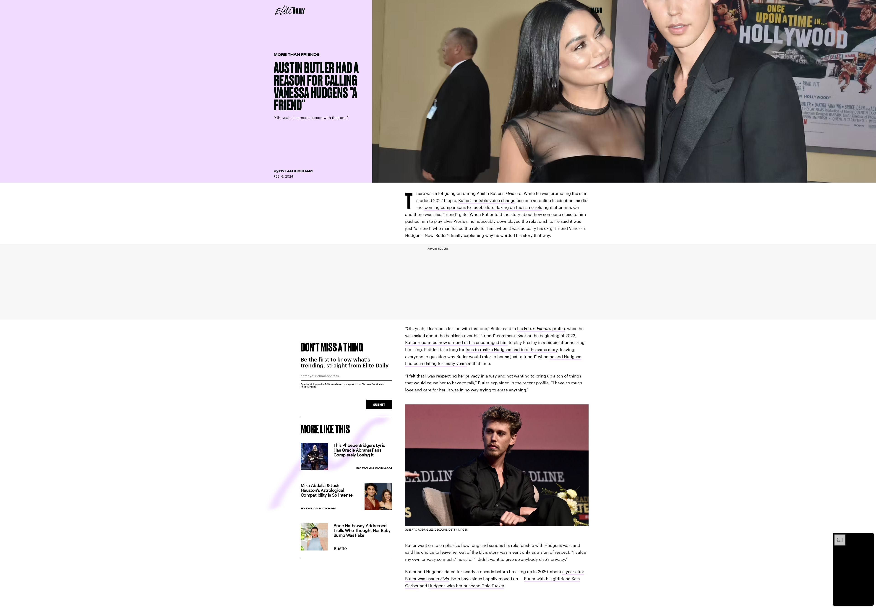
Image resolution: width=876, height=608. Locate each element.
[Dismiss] (868, 537)
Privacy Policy (308, 386)
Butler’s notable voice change (486, 200)
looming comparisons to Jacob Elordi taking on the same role (483, 207)
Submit (379, 404)
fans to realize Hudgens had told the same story (512, 349)
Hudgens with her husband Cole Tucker (466, 585)
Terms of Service (371, 384)
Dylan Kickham (296, 171)
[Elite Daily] (290, 10)
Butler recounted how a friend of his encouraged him (456, 342)
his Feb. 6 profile (541, 328)
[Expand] (837, 537)
